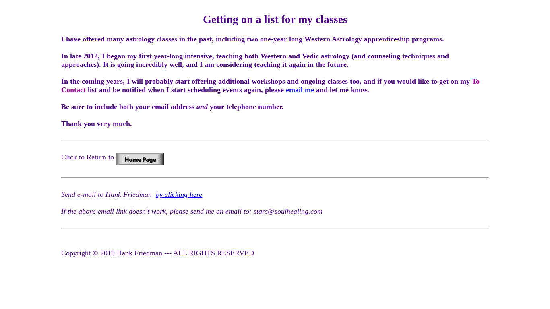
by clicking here (179, 194)
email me (300, 90)
